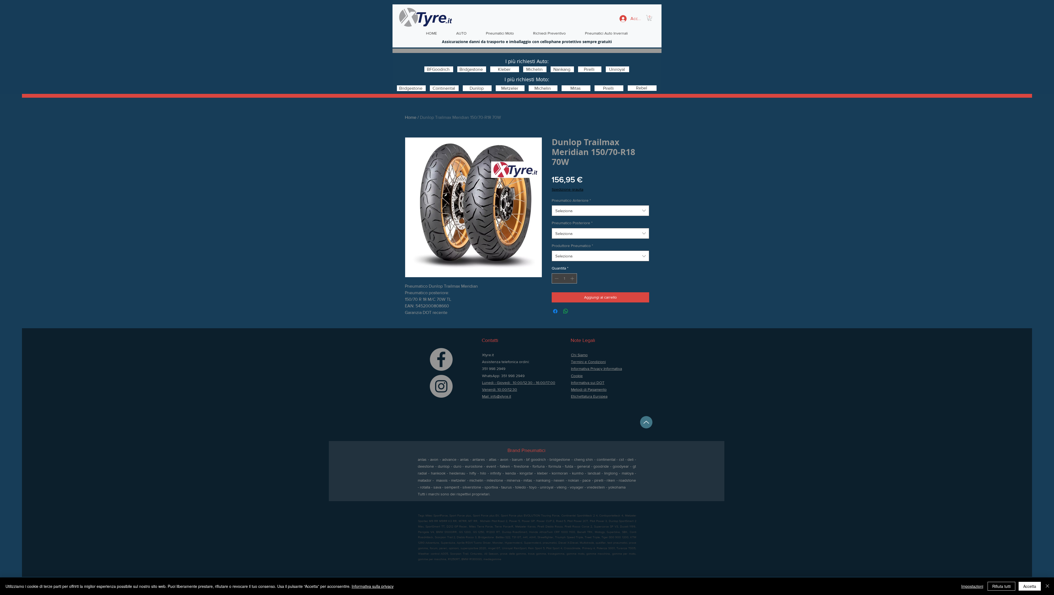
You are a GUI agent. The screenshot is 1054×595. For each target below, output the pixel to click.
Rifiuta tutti (1001, 586)
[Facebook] (441, 359)
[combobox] (600, 210)
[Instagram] (441, 386)
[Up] (646, 422)
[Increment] (572, 278)
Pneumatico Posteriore (572, 223)
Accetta (1029, 586)
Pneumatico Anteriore (571, 200)
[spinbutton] (564, 278)
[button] (649, 18)
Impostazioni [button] (972, 586)
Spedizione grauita (567, 189)
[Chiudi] (1047, 586)
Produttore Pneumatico (572, 245)
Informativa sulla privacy (373, 586)
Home (410, 117)
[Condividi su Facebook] (555, 311)
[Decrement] (556, 278)
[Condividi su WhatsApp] (565, 311)
